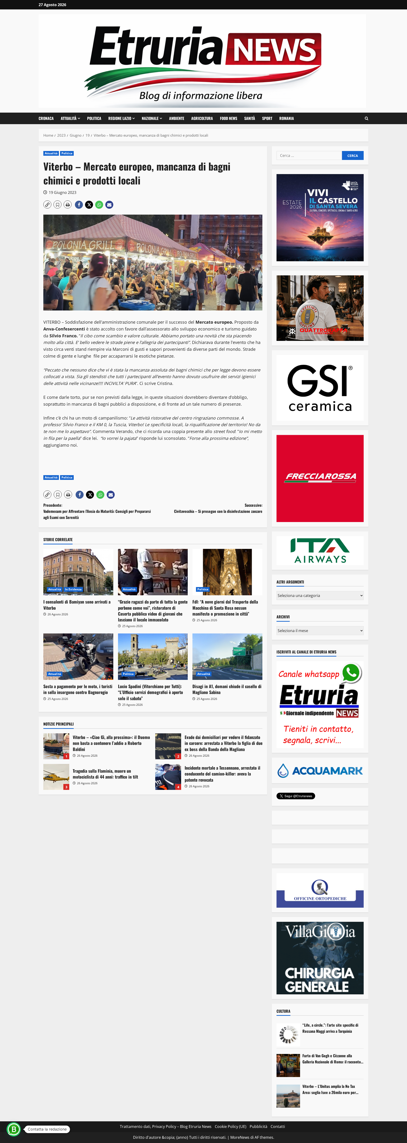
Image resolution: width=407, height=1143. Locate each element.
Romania (286, 118)
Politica (94, 118)
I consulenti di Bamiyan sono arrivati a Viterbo (76, 605)
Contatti (278, 1126)
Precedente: (97, 511)
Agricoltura (202, 118)
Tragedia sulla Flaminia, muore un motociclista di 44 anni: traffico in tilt (56, 777)
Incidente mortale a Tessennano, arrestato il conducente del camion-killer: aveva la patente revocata (168, 777)
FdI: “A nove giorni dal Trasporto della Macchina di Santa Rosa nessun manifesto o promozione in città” (225, 607)
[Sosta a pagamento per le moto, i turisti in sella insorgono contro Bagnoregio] (78, 656)
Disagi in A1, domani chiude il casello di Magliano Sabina (226, 689)
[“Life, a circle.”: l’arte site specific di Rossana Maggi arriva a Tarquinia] (288, 1034)
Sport (267, 118)
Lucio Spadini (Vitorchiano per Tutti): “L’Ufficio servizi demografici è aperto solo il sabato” (150, 692)
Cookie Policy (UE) (230, 1126)
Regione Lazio (119, 118)
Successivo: (218, 508)
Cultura (283, 1011)
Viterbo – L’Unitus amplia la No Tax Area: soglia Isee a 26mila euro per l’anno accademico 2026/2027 (329, 1089)
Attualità (69, 118)
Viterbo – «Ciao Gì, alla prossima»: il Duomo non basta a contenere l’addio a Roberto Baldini (56, 746)
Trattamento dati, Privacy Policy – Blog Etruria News (166, 1126)
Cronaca (46, 118)
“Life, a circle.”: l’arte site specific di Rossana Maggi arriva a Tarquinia (330, 1028)
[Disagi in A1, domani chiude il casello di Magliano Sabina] (227, 656)
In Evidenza (73, 589)
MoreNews (239, 1137)
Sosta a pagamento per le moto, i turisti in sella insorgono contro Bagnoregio (77, 689)
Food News (228, 118)
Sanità (249, 118)
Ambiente (176, 118)
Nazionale (150, 118)
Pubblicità (258, 1126)
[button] (366, 118)
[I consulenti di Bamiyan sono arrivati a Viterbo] (78, 572)
